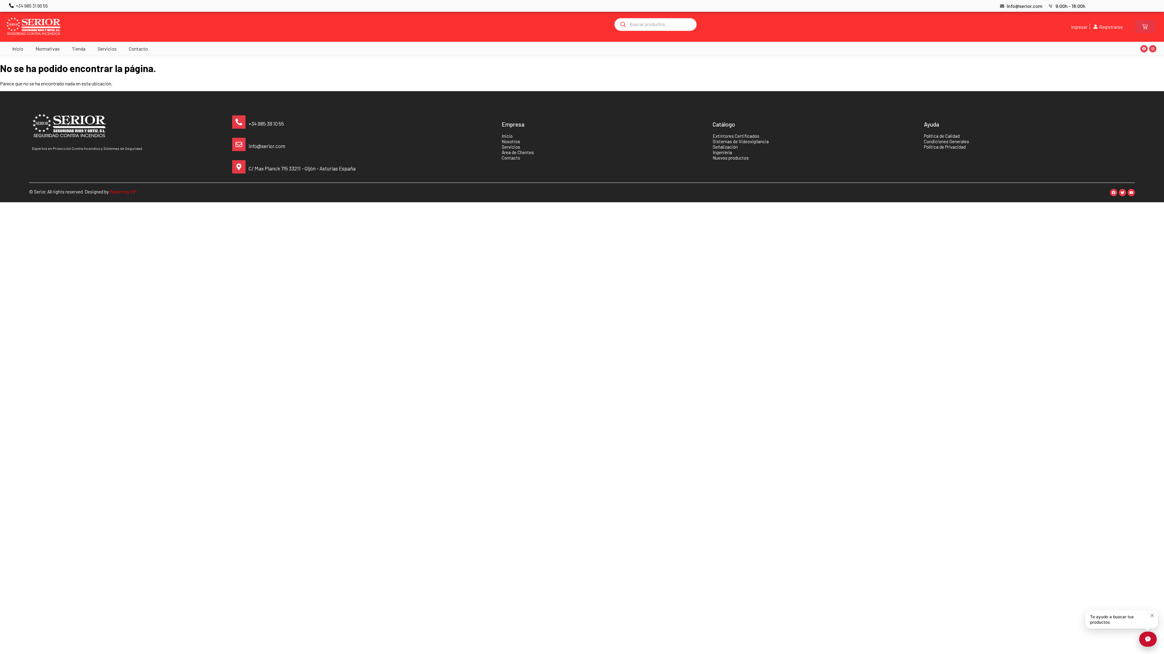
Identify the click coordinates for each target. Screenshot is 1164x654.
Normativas (47, 48)
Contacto (138, 48)
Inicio (17, 48)
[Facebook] (1144, 48)
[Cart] (1145, 26)
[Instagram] (1152, 48)
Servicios (107, 48)
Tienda (78, 48)
